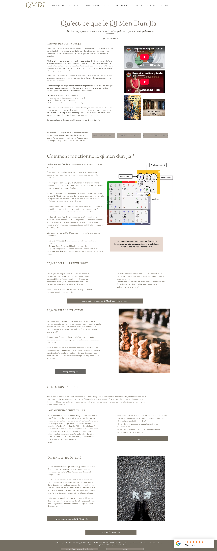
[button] (57, 5)
